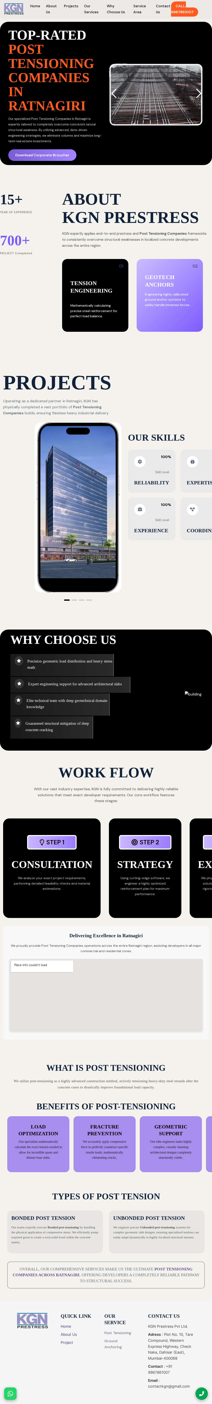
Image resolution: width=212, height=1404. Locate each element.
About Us (69, 1334)
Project (67, 1342)
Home (35, 6)
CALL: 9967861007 (182, 9)
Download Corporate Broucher (42, 155)
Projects (71, 6)
